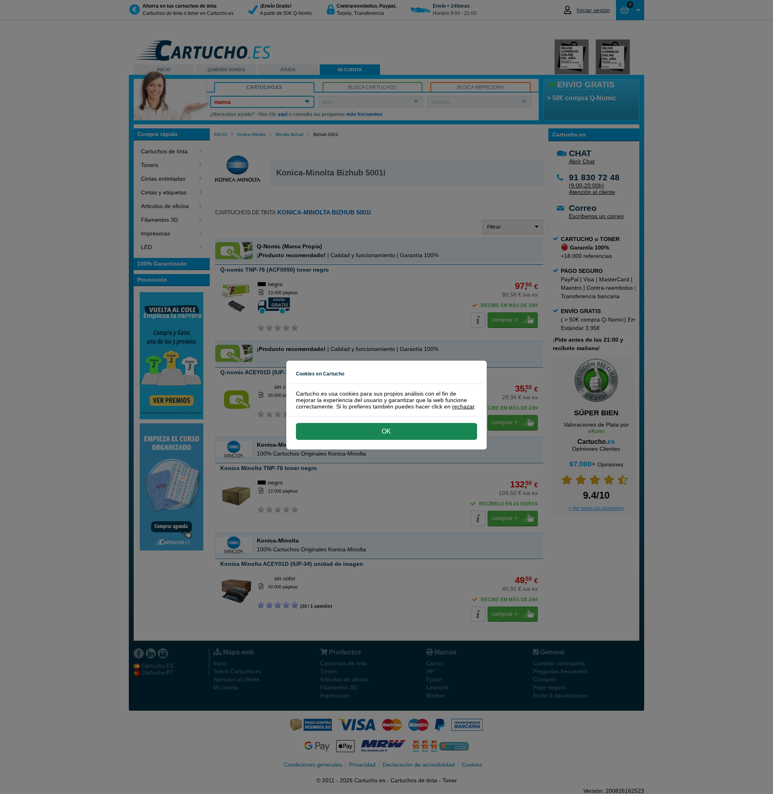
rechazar (463, 406)
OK (386, 431)
